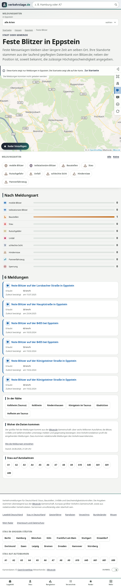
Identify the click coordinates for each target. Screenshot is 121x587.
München (36, 538)
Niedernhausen (55, 405)
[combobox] (75, 4)
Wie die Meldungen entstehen (19, 443)
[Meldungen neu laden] (117, 111)
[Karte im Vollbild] (117, 76)
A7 (56, 464)
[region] (60, 108)
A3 (24, 464)
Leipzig (35, 546)
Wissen (113, 514)
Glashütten (102, 405)
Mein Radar (8, 522)
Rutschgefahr (16, 173)
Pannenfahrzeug (18, 181)
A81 (107, 464)
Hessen (18, 29)
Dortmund (10, 546)
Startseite (7, 29)
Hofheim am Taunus (17, 413)
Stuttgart (86, 538)
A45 (89, 464)
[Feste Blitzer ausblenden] (117, 90)
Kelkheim (37, 405)
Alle (109, 156)
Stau (91, 165)
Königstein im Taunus (80, 405)
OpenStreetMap (96, 150)
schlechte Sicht (59, 173)
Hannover (77, 546)
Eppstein (29, 29)
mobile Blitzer (16, 165)
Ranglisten (70, 514)
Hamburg (21, 538)
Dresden (62, 546)
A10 (80, 464)
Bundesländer (99, 514)
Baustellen (72, 165)
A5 (40, 464)
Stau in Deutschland (36, 514)
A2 (16, 464)
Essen (23, 546)
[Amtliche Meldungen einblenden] (117, 97)
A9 (71, 464)
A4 (32, 464)
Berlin (8, 538)
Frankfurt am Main (66, 538)
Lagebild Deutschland (13, 514)
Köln (49, 538)
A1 (8, 464)
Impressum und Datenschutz (30, 522)
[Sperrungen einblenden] (117, 104)
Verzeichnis (84, 514)
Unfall (37, 173)
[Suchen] (116, 5)
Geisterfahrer (55, 514)
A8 (63, 464)
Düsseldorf (102, 538)
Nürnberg (93, 546)
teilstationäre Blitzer (45, 165)
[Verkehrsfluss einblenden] (117, 83)
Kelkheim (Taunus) (16, 405)
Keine (116, 156)
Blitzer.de (116, 150)
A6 (48, 464)
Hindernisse (84, 173)
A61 (98, 464)
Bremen (48, 546)
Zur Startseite (92, 70)
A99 (9, 473)
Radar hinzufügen (17, 146)
